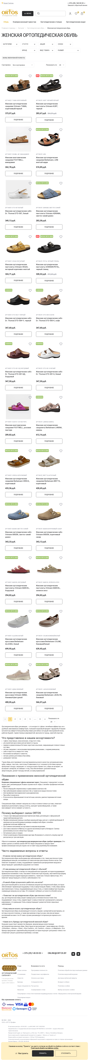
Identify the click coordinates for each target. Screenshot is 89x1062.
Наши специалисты (23, 986)
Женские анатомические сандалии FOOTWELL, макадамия (15, 160)
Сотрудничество (36, 982)
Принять (42, 1053)
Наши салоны (22, 970)
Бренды (20, 982)
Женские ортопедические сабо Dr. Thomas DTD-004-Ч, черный (18, 319)
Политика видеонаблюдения (67, 974)
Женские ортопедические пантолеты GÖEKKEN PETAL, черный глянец (48, 266)
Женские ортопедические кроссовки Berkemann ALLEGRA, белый (16, 641)
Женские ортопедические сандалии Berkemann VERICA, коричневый (17, 481)
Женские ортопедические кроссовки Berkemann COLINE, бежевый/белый (48, 641)
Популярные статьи (24, 993)
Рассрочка (35, 986)
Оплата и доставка (37, 978)
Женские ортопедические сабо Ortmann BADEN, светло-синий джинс (18, 534)
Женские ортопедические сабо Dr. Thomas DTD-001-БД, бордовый (18, 374)
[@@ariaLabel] (30, 76)
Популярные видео (23, 997)
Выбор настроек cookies (66, 990)
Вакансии (20, 990)
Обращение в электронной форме (69, 993)
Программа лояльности (39, 970)
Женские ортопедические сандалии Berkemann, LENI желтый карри (47, 160)
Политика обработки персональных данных (72, 970)
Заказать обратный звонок (77, 5)
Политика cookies (64, 986)
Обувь (6, 22)
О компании (21, 974)
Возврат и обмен (63, 982)
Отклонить (66, 1053)
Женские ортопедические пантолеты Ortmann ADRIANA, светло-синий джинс (48, 213)
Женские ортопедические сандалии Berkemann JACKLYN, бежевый (49, 695)
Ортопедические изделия (77, 22)
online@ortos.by (57, 953)
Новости (20, 978)
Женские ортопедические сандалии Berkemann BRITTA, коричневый (48, 481)
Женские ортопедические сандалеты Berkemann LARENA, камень (49, 427)
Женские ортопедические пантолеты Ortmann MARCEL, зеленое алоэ (48, 588)
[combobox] (23, 65)
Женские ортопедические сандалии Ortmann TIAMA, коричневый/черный (16, 106)
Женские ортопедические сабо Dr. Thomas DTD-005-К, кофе (49, 319)
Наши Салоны (8, 3)
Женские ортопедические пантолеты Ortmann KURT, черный (47, 106)
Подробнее (18, 120)
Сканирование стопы (38, 990)
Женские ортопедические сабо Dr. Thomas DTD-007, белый (18, 212)
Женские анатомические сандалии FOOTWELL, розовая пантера (18, 427)
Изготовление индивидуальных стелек (44, 993)
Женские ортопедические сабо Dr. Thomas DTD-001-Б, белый (49, 373)
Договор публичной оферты (67, 978)
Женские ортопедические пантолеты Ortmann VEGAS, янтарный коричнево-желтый (17, 266)
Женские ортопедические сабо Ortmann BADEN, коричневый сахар (49, 534)
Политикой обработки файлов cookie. (45, 1048)
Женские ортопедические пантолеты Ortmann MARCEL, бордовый (17, 588)
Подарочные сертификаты (40, 974)
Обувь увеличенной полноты (14, 58)
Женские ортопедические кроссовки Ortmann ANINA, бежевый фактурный (16, 695)
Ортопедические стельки (51, 22)
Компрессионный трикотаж (24, 22)
